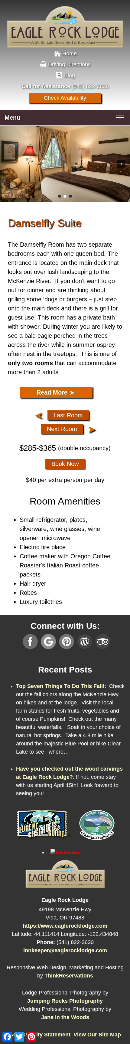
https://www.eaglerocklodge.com (65, 926)
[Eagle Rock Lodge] (65, 21)
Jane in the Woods (65, 1017)
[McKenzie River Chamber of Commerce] (97, 841)
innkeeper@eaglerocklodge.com (65, 950)
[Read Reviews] (102, 641)
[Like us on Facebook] (30, 641)
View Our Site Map (97, 1035)
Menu (12, 117)
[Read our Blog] (84, 641)
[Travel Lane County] (43, 841)
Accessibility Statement (39, 1035)
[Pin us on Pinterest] (66, 641)
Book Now (65, 463)
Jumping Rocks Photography (65, 1001)
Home (69, 53)
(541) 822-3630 (90, 86)
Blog (69, 75)
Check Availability (65, 98)
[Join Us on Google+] (48, 641)
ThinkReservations (68, 976)
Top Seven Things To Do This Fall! (60, 686)
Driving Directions (69, 64)
